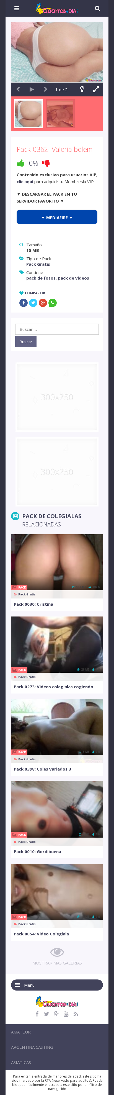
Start (32, 89)
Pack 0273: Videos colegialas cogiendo (53, 686)
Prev (18, 89)
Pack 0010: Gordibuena (37, 851)
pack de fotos (41, 278)
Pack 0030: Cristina (33, 604)
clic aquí (25, 181)
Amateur (21, 1032)
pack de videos (73, 278)
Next (46, 89)
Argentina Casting (32, 1047)
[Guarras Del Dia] (57, 8)
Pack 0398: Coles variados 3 (42, 769)
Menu (29, 985)
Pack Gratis (38, 264)
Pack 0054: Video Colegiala (41, 934)
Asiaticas (21, 1062)
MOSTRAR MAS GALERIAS (57, 963)
